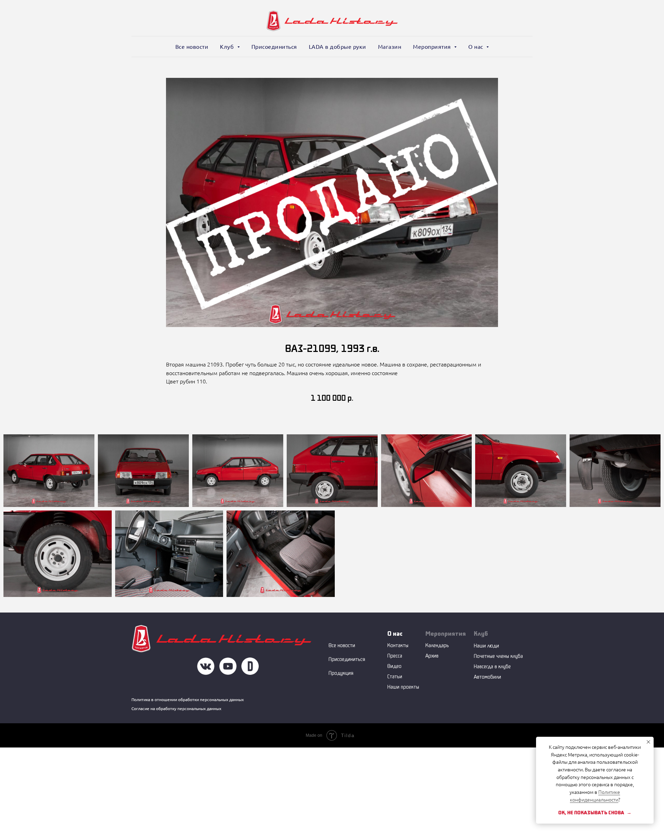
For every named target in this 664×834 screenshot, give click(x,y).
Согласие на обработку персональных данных (176, 708)
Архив (432, 655)
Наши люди (486, 645)
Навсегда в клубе (492, 666)
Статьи (394, 676)
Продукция (341, 673)
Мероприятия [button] (432, 47)
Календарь (437, 645)
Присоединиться (274, 47)
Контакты (397, 645)
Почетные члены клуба (498, 656)
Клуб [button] (228, 47)
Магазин (390, 47)
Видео (394, 666)
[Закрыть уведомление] (648, 741)
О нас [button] (476, 47)
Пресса (394, 655)
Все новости (192, 47)
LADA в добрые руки (337, 47)
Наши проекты (403, 686)
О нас (395, 633)
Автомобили (487, 676)
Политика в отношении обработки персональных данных (187, 699)
